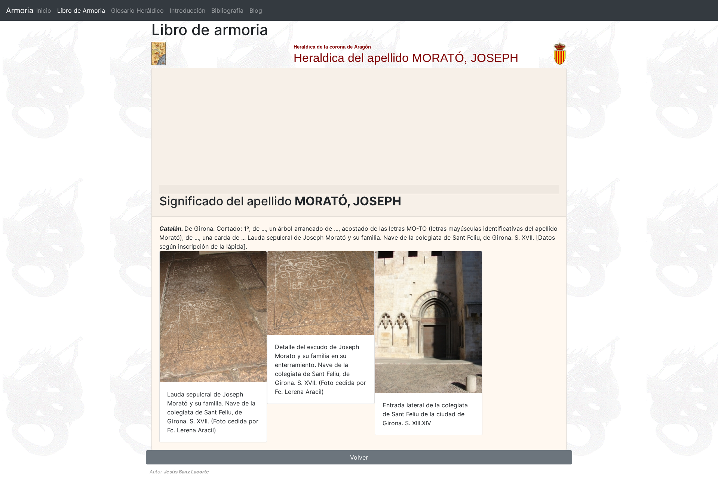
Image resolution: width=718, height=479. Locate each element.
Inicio (43, 10)
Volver (359, 457)
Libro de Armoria (82, 10)
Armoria (19, 10)
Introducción (187, 10)
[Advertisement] (359, 129)
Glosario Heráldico (137, 10)
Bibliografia (227, 10)
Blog (255, 10)
